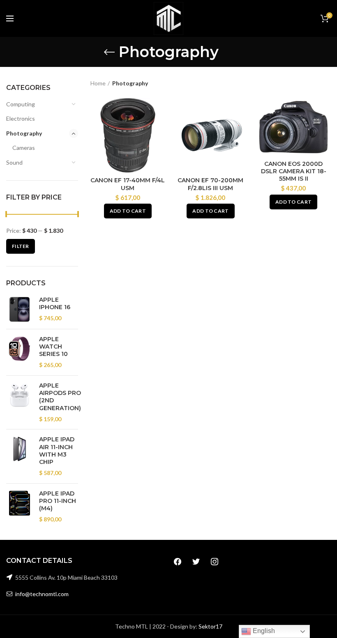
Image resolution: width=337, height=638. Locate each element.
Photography (24, 133)
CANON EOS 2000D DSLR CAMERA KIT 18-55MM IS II (293, 171)
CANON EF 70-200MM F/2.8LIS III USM (210, 184)
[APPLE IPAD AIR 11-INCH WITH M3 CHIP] (19, 456)
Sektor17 (210, 626)
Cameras (23, 147)
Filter (20, 246)
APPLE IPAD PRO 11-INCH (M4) (57, 501)
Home (98, 83)
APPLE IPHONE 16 (54, 303)
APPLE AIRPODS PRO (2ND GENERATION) (60, 397)
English (263, 630)
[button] (128, 211)
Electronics (20, 118)
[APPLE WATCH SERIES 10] (19, 352)
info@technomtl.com (42, 593)
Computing (20, 104)
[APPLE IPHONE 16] (19, 309)
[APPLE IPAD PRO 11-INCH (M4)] (19, 506)
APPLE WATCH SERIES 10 (53, 346)
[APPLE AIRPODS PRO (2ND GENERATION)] (19, 402)
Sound (14, 162)
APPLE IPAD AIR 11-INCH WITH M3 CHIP (56, 451)
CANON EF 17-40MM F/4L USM (127, 184)
